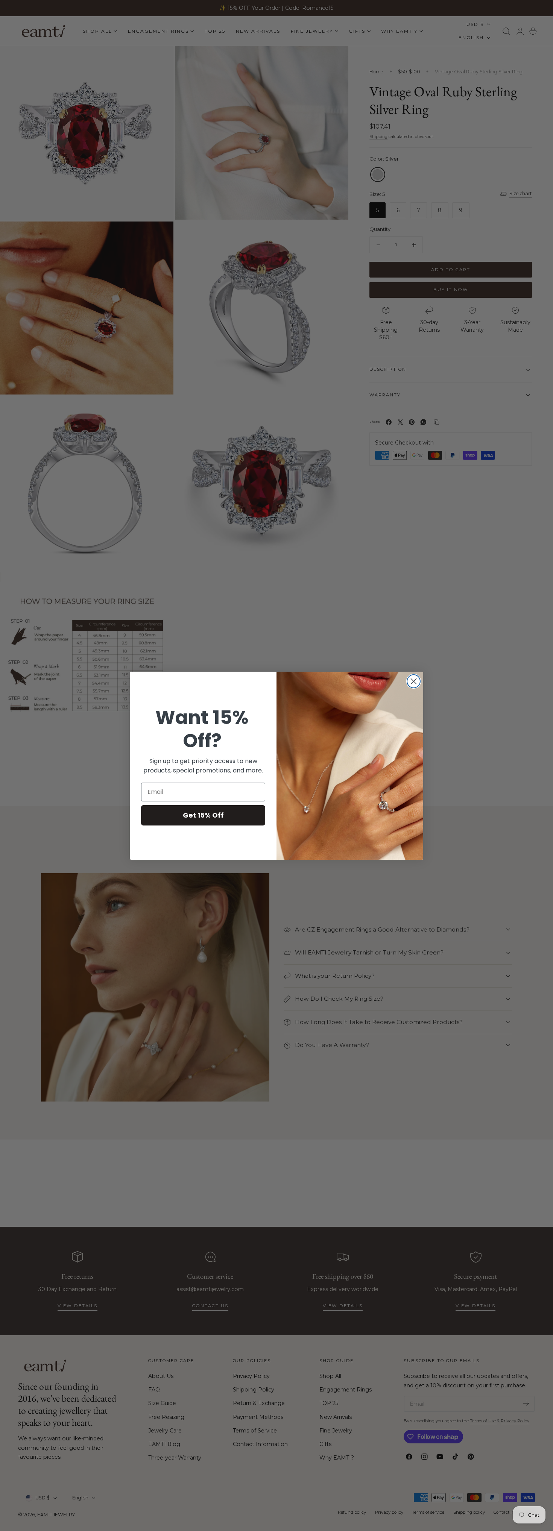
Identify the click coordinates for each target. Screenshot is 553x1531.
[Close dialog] (413, 681)
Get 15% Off (203, 815)
